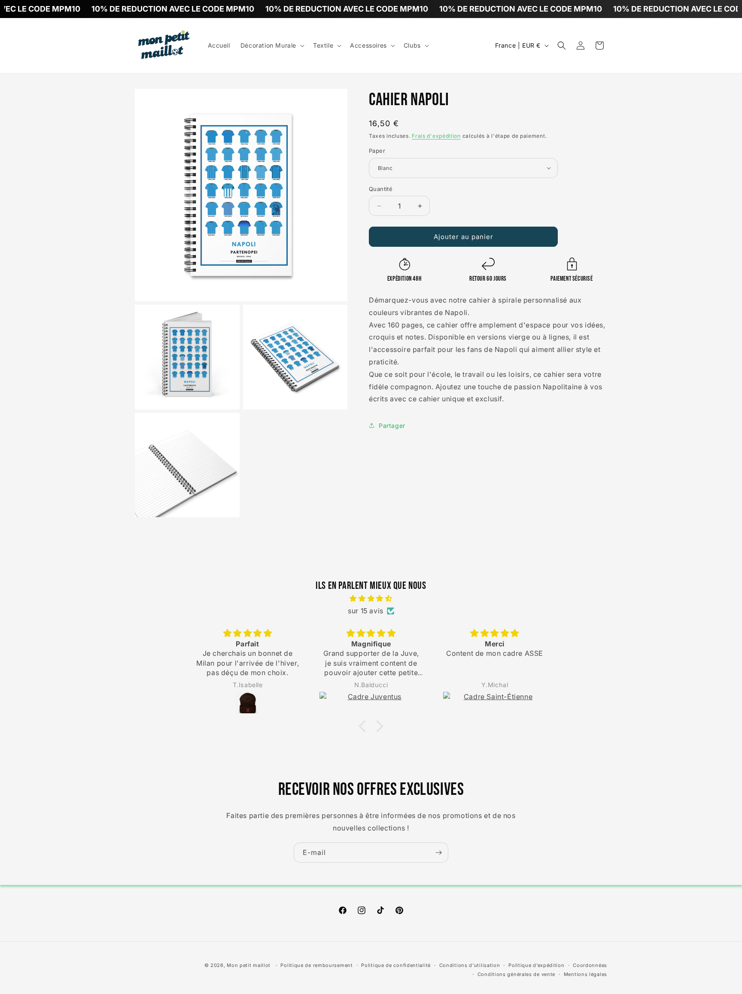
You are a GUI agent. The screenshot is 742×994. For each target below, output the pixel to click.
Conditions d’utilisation (469, 965)
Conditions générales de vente (516, 974)
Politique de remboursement (316, 965)
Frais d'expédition (436, 136)
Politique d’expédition (536, 965)
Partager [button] (392, 425)
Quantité (380, 188)
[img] (371, 598)
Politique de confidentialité (396, 965)
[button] (271, 45)
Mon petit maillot (249, 965)
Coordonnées (590, 965)
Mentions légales (585, 974)
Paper (377, 150)
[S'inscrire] (438, 852)
